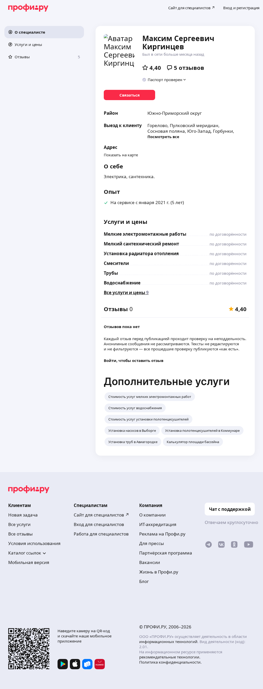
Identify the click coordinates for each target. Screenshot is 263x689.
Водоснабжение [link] (122, 283)
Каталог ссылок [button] (24, 553)
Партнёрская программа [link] (165, 553)
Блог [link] (144, 581)
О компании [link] (152, 515)
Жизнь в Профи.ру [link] (158, 572)
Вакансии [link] (149, 562)
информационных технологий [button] (168, 641)
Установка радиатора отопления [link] (141, 253)
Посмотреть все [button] (163, 136)
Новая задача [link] (23, 515)
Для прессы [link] (151, 543)
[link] (129, 95)
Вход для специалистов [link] (99, 524)
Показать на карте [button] (121, 154)
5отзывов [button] (189, 67)
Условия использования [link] (34, 543)
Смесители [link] (116, 263)
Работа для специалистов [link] (101, 534)
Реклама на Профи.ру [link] (162, 534)
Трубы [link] (111, 273)
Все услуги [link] (19, 524)
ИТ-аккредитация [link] (157, 524)
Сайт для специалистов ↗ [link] (101, 515)
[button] (44, 32)
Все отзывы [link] (20, 534)
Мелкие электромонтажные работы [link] (145, 234)
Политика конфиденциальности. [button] (170, 662)
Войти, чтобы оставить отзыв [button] (133, 360)
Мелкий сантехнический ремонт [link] (141, 244)
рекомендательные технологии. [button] (169, 656)
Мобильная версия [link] (28, 562)
